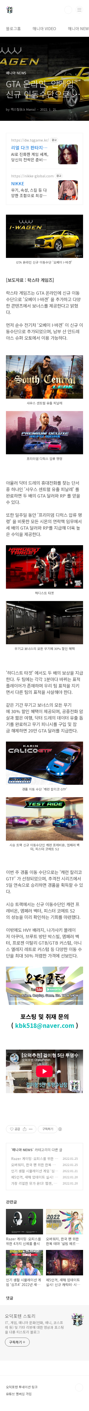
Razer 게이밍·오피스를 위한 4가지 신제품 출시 (34, 1161)
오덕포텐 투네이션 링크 (22, 1387)
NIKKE (17, 183)
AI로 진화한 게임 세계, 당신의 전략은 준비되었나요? (29, 156)
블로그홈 (13, 28)
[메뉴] (79, 9)
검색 (68, 10)
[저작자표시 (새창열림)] (60, 1129)
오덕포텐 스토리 (20, 1316)
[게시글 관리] (31, 1129)
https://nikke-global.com (32, 176)
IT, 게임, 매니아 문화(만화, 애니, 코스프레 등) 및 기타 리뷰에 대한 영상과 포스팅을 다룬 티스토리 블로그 (34, 1327)
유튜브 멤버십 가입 (19, 1393)
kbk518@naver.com (44, 1025)
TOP (79, 1387)
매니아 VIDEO (44, 28)
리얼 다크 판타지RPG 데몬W (27, 147)
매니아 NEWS (22, 1149)
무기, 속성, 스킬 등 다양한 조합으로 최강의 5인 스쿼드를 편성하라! (29, 192)
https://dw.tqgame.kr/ (30, 140)
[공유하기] (25, 1129)
